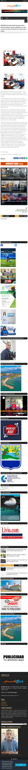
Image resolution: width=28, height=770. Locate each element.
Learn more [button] (9, 768)
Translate (8, 489)
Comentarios (20, 565)
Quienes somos (3, 702)
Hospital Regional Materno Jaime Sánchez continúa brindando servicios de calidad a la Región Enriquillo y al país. (16, 550)
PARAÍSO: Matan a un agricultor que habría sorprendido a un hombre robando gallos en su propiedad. (16, 555)
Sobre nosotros (3, 703)
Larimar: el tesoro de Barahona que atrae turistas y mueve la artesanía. (14, 178)
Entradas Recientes (7, 565)
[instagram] (25, 1)
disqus (21, 216)
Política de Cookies (4, 705)
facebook (25, 216)
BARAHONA (19, 33)
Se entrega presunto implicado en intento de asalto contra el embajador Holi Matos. (16, 568)
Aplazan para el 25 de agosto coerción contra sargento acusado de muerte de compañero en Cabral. (16, 560)
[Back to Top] (17, 759)
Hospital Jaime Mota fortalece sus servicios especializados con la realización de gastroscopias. (13, 189)
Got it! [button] (20, 764)
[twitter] (26, 1)
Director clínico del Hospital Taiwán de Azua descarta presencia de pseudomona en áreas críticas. (16, 573)
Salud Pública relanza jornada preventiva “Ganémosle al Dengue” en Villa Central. (14, 202)
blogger (16, 216)
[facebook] (23, 1)
